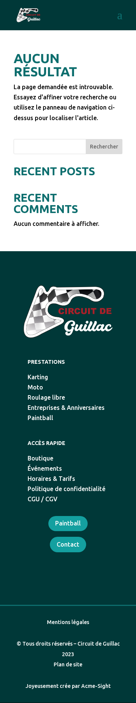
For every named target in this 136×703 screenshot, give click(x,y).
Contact (68, 544)
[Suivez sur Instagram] (76, 565)
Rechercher (104, 147)
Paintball (68, 523)
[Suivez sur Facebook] (59, 565)
